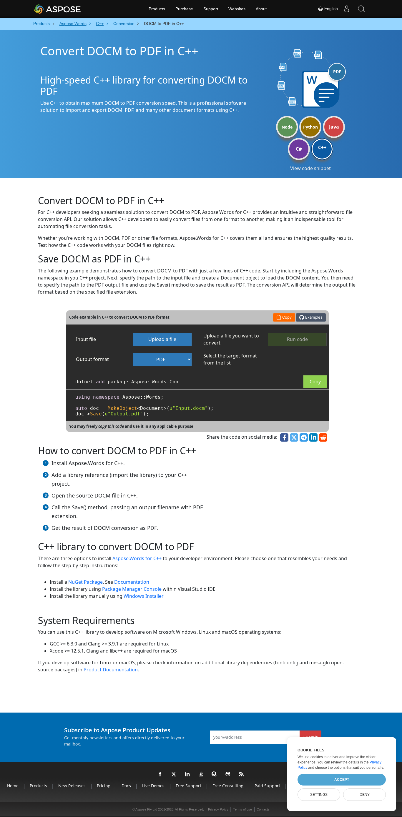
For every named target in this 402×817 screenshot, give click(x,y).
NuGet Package (85, 582)
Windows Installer (144, 596)
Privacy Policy (218, 809)
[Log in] (347, 8)
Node (287, 127)
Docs (126, 785)
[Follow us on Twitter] (174, 774)
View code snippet (310, 168)
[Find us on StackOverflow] (201, 774)
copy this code (111, 426)
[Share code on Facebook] (284, 437)
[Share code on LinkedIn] (313, 437)
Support (210, 8)
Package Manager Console (132, 589)
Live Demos (153, 785)
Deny (365, 795)
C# (299, 149)
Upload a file (162, 339)
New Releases (72, 785)
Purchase (184, 8)
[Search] (361, 8)
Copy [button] (286, 317)
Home (13, 785)
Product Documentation (111, 669)
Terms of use (242, 809)
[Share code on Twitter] (294, 437)
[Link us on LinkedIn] (187, 774)
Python (310, 127)
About (261, 8)
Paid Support (267, 785)
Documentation (131, 582)
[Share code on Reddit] (323, 437)
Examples (313, 317)
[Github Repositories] (228, 774)
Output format (92, 359)
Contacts (263, 809)
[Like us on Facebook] (160, 774)
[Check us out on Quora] (214, 774)
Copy (315, 381)
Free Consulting (227, 785)
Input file (86, 339)
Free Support (188, 785)
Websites (236, 8)
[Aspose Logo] (73, 8)
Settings (319, 795)
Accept (341, 780)
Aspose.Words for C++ (137, 558)
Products (157, 8)
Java (334, 127)
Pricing (103, 785)
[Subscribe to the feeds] (241, 774)
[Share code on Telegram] (304, 437)
